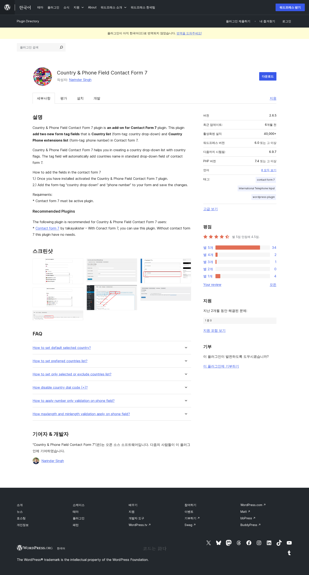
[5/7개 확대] (131, 291)
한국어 (61, 548)
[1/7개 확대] (77, 264)
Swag (190, 525)
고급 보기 (210, 209)
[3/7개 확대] (77, 316)
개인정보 (23, 525)
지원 (273, 98)
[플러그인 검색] (61, 47)
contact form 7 (266, 179)
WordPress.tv (140, 525)
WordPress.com (253, 505)
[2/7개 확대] (77, 293)
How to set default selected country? (62, 348)
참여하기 (190, 505)
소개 (20, 505)
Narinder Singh (80, 80)
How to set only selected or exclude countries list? (72, 374)
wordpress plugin (264, 197)
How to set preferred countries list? (60, 361)
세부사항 (43, 98)
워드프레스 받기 (290, 7)
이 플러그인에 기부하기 (221, 366)
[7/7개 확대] (185, 292)
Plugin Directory (28, 21)
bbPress (248, 518)
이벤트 (189, 511)
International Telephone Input (257, 188)
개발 (97, 98)
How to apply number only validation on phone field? (74, 401)
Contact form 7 (47, 228)
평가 (63, 98)
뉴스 (20, 511)
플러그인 (79, 518)
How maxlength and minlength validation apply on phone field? (81, 414)
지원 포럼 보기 (214, 330)
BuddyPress (250, 525)
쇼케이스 (79, 505)
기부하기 (192, 518)
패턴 (76, 525)
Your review (212, 284)
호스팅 (21, 518)
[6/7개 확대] (185, 264)
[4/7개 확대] (131, 264)
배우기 (133, 505)
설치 (80, 98)
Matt (245, 511)
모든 (273, 284)
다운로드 (268, 76)
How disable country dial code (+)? (60, 388)
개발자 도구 (136, 518)
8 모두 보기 (268, 170)
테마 (76, 511)
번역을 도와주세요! (189, 33)
